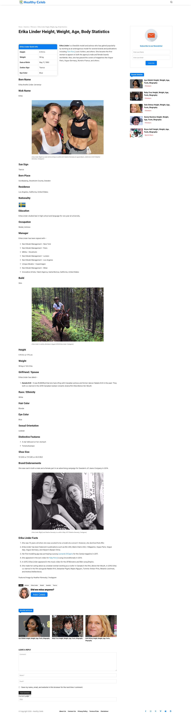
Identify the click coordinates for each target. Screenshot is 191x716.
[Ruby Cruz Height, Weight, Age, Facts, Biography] (67, 626)
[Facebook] (146, 711)
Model (42, 585)
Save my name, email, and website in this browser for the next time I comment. (52, 687)
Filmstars (33, 27)
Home (20, 27)
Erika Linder (34, 585)
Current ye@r (25, 696)
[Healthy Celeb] (32, 2)
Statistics (26, 27)
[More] (94, 38)
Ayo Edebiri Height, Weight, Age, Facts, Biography (34, 638)
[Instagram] (151, 711)
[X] (156, 711)
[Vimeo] (160, 711)
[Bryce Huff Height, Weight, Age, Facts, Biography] (136, 132)
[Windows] (165, 711)
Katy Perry (53, 558)
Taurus (55, 585)
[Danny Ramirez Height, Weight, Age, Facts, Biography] (136, 120)
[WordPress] (170, 711)
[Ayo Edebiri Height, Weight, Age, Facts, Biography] (34, 626)
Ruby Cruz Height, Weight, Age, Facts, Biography (67, 638)
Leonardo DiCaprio (65, 554)
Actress (27, 585)
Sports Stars (149, 135)
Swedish (48, 585)
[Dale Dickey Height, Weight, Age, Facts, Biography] (101, 626)
